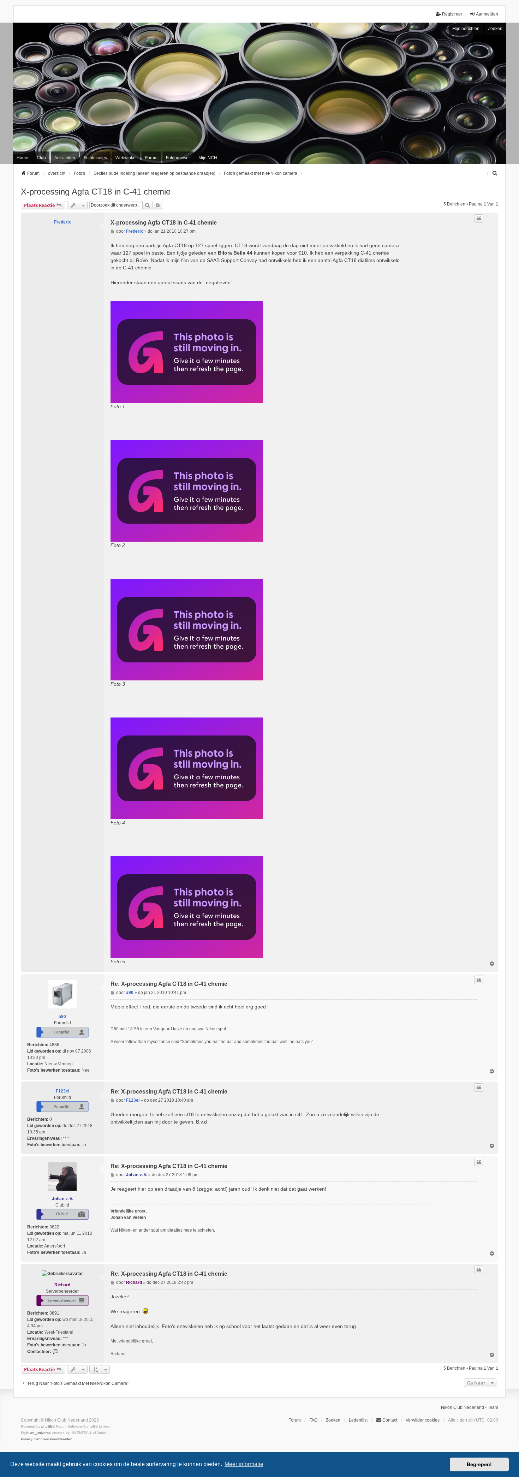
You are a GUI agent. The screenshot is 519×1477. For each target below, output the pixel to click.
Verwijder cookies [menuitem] (423, 1420)
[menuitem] (495, 173)
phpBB (47, 1426)
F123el (62, 1091)
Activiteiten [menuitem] (64, 157)
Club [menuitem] (41, 157)
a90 (62, 1016)
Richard (62, 1284)
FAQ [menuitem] (313, 1420)
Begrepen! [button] (479, 1464)
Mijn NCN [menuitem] (207, 157)
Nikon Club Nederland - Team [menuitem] (469, 1407)
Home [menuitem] (22, 157)
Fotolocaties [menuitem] (95, 157)
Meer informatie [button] (244, 1464)
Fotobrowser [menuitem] (178, 157)
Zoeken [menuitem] (333, 1420)
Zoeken (495, 28)
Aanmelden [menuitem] (487, 14)
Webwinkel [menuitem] (126, 157)
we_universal (40, 1433)
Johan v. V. (62, 1198)
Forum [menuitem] (151, 157)
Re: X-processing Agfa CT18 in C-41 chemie (169, 984)
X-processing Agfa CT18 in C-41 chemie (96, 191)
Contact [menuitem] (389, 1420)
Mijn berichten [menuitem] (465, 28)
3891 (54, 1313)
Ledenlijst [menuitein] (358, 1420)
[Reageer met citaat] (478, 218)
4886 (54, 1044)
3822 (54, 1227)
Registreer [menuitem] (452, 14)
